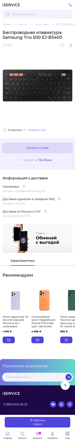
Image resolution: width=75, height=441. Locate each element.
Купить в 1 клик (37, 148)
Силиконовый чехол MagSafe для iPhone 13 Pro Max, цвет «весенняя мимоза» (43, 323)
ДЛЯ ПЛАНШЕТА (65, 24)
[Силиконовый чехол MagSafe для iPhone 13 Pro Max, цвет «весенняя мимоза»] (44, 300)
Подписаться (68, 377)
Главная (7, 24)
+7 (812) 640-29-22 (15, 404)
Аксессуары (41, 24)
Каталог (23, 24)
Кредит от (37, 160)
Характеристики (22, 260)
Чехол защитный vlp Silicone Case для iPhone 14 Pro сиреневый (15, 321)
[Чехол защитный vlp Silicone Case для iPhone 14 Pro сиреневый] (16, 300)
